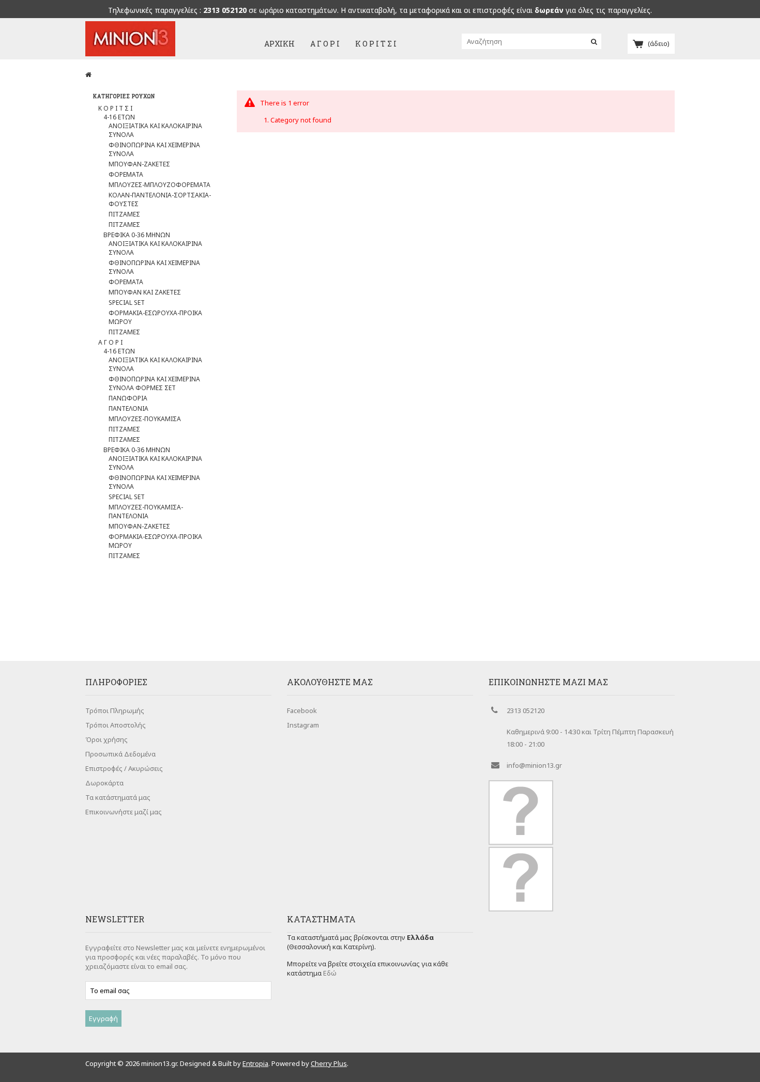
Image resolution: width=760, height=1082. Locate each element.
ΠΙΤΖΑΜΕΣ (124, 214)
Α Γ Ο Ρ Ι (325, 44)
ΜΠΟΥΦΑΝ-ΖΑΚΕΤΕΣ (139, 164)
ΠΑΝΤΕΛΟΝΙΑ (128, 408)
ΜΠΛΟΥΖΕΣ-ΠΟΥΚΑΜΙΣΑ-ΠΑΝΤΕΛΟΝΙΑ (146, 511)
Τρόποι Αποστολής (115, 725)
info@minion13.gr (534, 765)
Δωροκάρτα (104, 782)
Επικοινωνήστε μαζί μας (123, 811)
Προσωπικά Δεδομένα (120, 754)
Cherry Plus (329, 1063)
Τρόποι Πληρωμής (114, 710)
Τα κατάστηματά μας (117, 797)
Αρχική (279, 44)
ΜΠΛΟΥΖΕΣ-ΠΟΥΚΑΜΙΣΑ (145, 418)
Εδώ (330, 973)
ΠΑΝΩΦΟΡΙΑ (128, 398)
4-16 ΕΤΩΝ (119, 117)
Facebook (302, 710)
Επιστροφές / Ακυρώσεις (124, 768)
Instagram (303, 725)
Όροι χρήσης (106, 739)
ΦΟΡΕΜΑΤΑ (126, 174)
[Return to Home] (88, 74)
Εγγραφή (103, 1018)
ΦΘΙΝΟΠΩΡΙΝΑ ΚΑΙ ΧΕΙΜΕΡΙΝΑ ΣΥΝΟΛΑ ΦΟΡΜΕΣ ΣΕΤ (154, 383)
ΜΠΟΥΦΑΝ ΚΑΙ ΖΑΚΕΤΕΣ (145, 292)
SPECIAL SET (127, 302)
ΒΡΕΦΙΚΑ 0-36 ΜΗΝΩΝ (136, 234)
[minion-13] (130, 53)
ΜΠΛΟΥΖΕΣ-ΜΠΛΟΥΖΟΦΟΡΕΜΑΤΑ (159, 184)
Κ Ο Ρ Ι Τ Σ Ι (376, 44)
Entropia (255, 1063)
